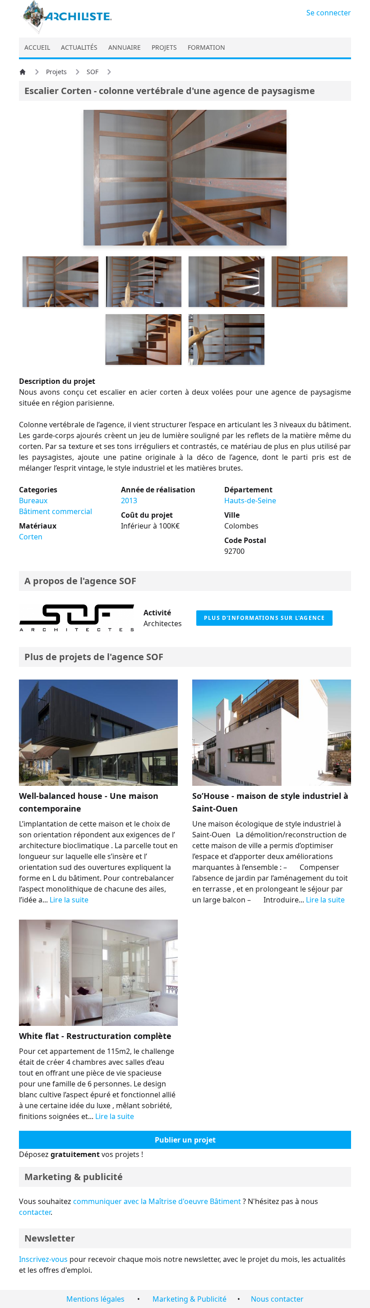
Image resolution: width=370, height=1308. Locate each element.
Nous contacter (277, 1299)
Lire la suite (69, 900)
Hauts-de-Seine (250, 500)
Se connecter (328, 13)
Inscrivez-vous (43, 1259)
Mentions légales (95, 1299)
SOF (92, 71)
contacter (35, 1212)
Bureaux (33, 500)
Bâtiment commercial (55, 511)
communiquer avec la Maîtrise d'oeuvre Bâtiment (157, 1201)
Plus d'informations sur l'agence (264, 618)
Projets (56, 71)
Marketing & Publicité (190, 1299)
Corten (30, 537)
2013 (129, 500)
